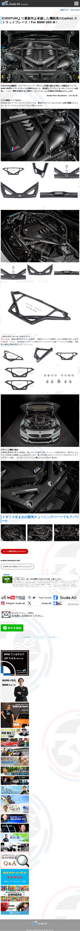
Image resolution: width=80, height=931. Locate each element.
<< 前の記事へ (26, 637)
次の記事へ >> (54, 637)
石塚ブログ (64, 10)
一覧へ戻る (40, 637)
